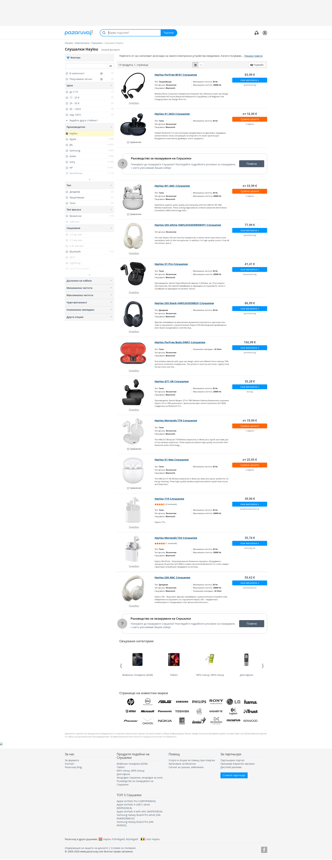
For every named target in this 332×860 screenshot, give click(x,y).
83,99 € (250, 75)
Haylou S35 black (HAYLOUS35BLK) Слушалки (184, 303)
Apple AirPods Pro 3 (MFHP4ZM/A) (136, 801)
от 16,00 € (250, 114)
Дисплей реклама (231, 767)
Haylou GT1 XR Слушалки (172, 381)
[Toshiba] (182, 711)
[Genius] (199, 720)
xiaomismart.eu (250, 587)
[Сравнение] (256, 32)
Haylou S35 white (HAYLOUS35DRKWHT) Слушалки (188, 225)
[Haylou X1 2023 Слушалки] (136, 125)
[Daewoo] (216, 720)
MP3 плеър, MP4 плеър (210, 675)
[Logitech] (233, 711)
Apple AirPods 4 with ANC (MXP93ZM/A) (139, 811)
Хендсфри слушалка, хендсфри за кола (140, 777)
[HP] (131, 701)
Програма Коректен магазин (237, 763)
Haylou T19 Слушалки (169, 499)
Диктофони (246, 675)
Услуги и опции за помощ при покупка (192, 760)
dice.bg (250, 391)
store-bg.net (249, 548)
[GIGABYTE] (216, 711)
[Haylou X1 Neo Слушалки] (136, 471)
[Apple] (199, 711)
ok (110, 65)
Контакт (69, 763)
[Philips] (199, 701)
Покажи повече (253, 55)
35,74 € (250, 538)
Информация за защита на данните (86, 848)
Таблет (174, 675)
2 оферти (250, 124)
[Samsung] (182, 701)
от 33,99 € (250, 186)
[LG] (233, 701)
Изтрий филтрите (111, 49)
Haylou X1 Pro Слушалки (171, 264)
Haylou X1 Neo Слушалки (172, 459)
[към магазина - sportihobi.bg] (136, 86)
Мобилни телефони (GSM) (137, 675)
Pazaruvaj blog (73, 767)
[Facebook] (264, 849)
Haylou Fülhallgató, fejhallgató (120, 839)
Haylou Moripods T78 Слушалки (176, 420)
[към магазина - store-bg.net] (136, 549)
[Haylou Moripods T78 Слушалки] (136, 431)
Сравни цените (250, 119)
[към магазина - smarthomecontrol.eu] (136, 510)
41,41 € (250, 264)
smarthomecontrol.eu (249, 509)
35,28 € (250, 381)
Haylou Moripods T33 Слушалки (176, 538)
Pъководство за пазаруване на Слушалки (161, 158)
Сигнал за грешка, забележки (186, 767)
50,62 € (250, 577)
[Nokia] (165, 720)
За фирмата (72, 760)
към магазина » (250, 80)
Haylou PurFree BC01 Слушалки (176, 74)
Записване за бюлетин (182, 763)
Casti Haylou (152, 839)
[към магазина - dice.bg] (136, 392)
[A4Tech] (182, 720)
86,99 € (250, 303)
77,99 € (250, 225)
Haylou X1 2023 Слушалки (172, 114)
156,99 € (250, 342)
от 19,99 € (250, 420)
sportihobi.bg (250, 85)
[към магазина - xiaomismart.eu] (136, 588)
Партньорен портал (232, 760)
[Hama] (250, 701)
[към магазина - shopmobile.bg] (136, 275)
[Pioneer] (131, 720)
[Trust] (250, 711)
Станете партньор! (234, 775)
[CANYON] (148, 720)
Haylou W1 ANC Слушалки (172, 186)
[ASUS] (165, 701)
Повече (252, 164)
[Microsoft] (148, 711)
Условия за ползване (123, 848)
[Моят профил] (265, 32)
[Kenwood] (250, 720)
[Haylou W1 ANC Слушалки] (136, 197)
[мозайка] (201, 64)
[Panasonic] (165, 711)
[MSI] (131, 711)
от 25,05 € (250, 460)
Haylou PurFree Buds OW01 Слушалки (180, 342)
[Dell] (148, 701)
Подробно (134, 103)
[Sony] (216, 701)
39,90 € (250, 499)
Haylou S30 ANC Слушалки (172, 577)
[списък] (195, 64)
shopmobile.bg (249, 274)
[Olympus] (233, 720)
